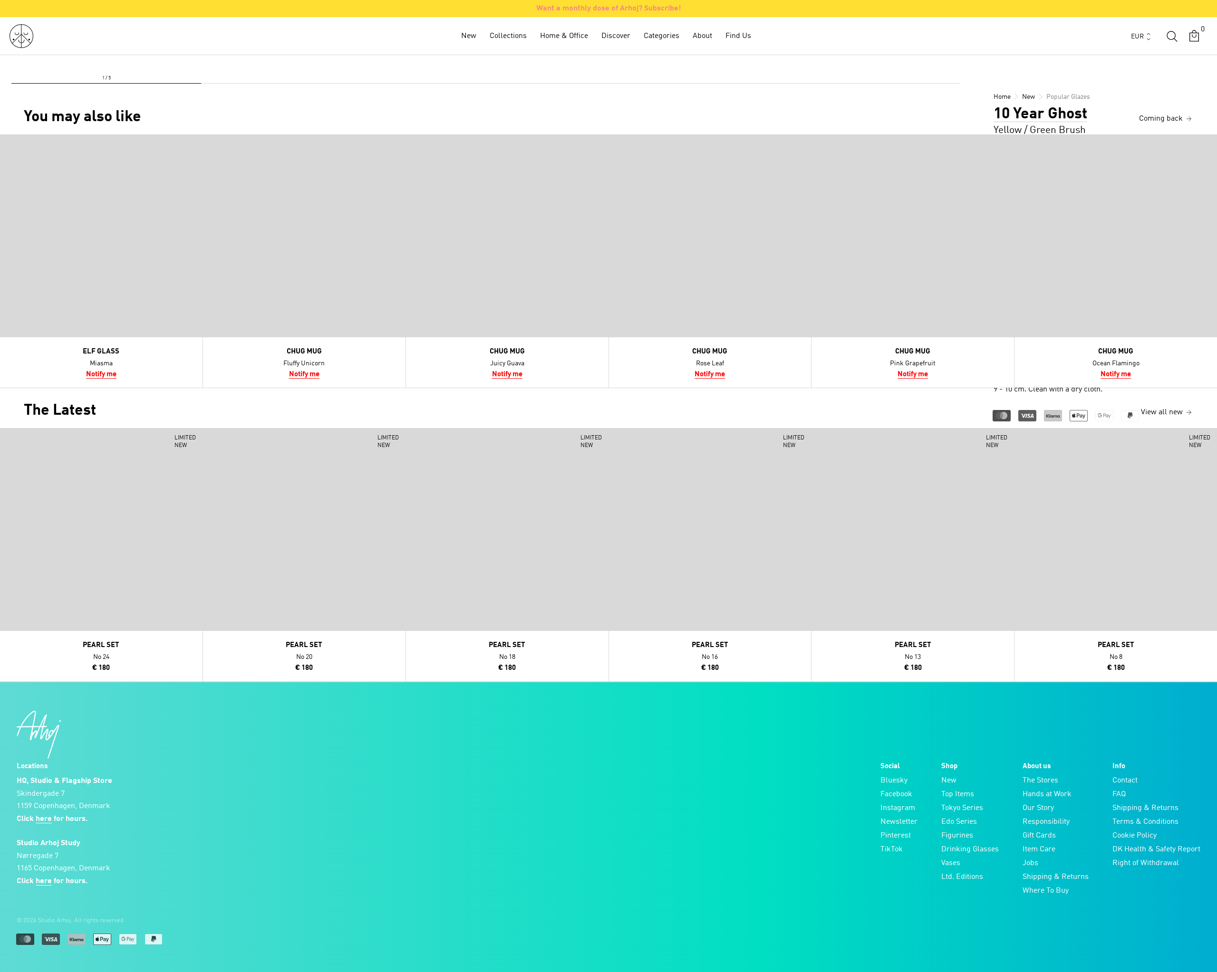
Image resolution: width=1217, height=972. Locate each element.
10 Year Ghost (1040, 114)
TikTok (891, 849)
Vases (950, 863)
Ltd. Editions (962, 877)
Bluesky (894, 780)
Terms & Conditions (1145, 822)
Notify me (101, 374)
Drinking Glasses (970, 849)
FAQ (1119, 794)
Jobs (1030, 863)
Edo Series (959, 822)
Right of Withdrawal (1145, 863)
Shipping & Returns (1056, 877)
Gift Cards (1039, 835)
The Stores (1040, 780)
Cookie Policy (1134, 835)
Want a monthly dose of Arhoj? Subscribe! (608, 8)
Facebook (896, 794)
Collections (508, 36)
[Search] (1171, 36)
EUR (1137, 36)
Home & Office (564, 36)
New (468, 36)
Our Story (1038, 808)
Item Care (1039, 849)
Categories (661, 36)
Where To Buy (1046, 891)
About (702, 36)
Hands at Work (1047, 794)
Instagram (897, 808)
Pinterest (895, 835)
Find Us (738, 36)
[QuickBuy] (8, 144)
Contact (1125, 780)
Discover (615, 36)
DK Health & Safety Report (1156, 849)
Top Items (957, 794)
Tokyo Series (962, 808)
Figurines (957, 835)
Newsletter (899, 822)
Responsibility (1046, 822)
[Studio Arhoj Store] (21, 36)
